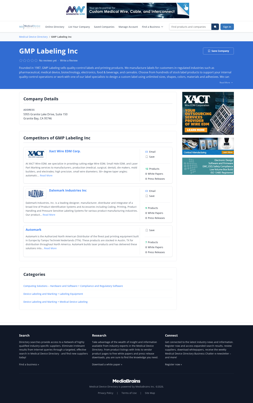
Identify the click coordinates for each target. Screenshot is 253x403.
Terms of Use (129, 393)
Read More (46, 175)
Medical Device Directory (33, 36)
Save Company (220, 50)
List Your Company (79, 26)
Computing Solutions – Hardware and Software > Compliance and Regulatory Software (73, 286)
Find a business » (29, 364)
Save (152, 156)
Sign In (227, 26)
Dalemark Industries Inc (68, 190)
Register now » (173, 364)
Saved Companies (104, 26)
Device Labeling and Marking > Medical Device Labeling (55, 301)
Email (152, 151)
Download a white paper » (107, 364)
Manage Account (128, 26)
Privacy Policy (105, 393)
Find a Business (151, 26)
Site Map (150, 393)
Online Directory (54, 26)
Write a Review (69, 60)
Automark (33, 229)
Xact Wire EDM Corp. (65, 151)
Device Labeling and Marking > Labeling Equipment (53, 293)
